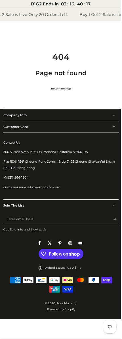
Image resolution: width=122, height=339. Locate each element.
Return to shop (59, 88)
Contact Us (11, 142)
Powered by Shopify (59, 309)
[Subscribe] (111, 219)
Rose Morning (64, 303)
